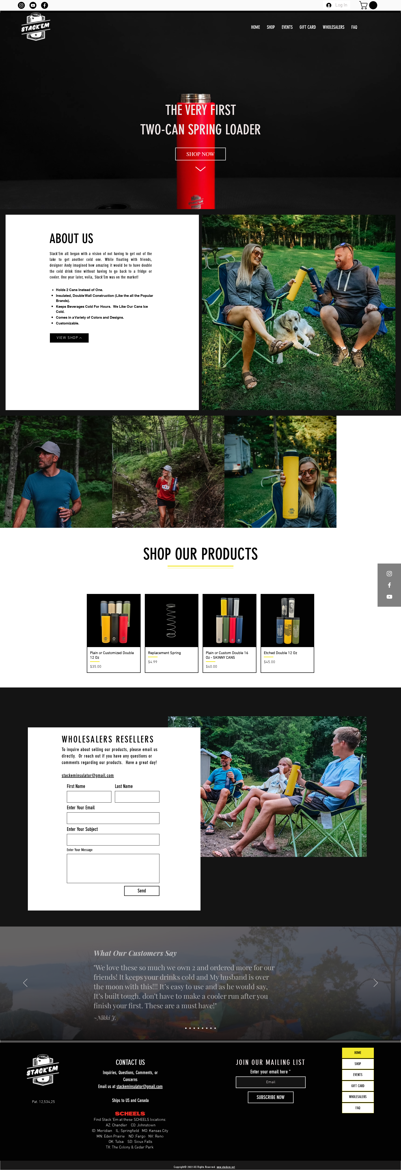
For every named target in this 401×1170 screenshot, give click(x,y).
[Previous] (25, 983)
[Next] (376, 983)
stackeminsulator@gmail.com (139, 1086)
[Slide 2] (190, 1028)
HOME (357, 1052)
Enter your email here (269, 1071)
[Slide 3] (194, 1028)
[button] (369, 5)
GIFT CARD (357, 1086)
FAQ (358, 1108)
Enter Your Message (80, 850)
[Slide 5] (202, 1028)
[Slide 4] (198, 1028)
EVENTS (357, 1075)
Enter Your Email (81, 807)
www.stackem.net (226, 1167)
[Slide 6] (206, 1028)
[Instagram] (21, 5)
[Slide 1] (186, 1028)
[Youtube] (32, 5)
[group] (200, 633)
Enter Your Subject (82, 829)
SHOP (358, 1064)
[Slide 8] (215, 1028)
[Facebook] (44, 5)
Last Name (124, 786)
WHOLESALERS (358, 1097)
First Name (76, 786)
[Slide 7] (211, 1028)
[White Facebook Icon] (389, 585)
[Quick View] (113, 620)
